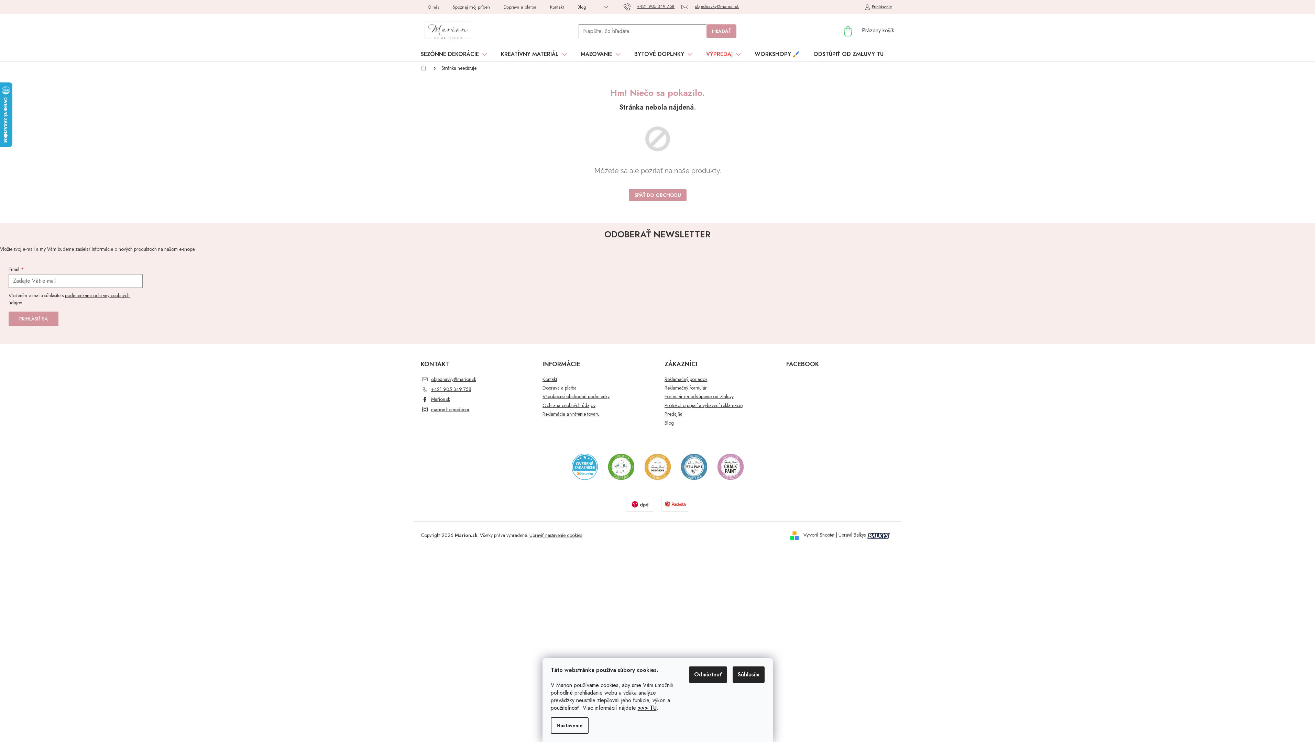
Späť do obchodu (657, 195)
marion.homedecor (450, 409)
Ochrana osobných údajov (569, 405)
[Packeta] (675, 503)
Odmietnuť (708, 674)
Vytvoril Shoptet (818, 534)
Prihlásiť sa (33, 318)
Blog (582, 7)
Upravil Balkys (852, 534)
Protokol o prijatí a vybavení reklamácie (704, 405)
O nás (433, 7)
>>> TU (647, 708)
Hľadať (721, 31)
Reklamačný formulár (686, 388)
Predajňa (673, 414)
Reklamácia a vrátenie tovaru (571, 414)
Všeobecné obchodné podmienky (576, 396)
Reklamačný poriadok (686, 379)
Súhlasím (748, 674)
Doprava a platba (520, 7)
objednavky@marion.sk (453, 379)
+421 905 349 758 (451, 389)
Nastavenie (570, 725)
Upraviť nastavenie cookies (555, 535)
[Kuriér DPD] (640, 503)
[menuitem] (454, 54)
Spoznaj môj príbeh (471, 7)
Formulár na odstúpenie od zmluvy (699, 396)
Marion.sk (440, 399)
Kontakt (557, 7)
